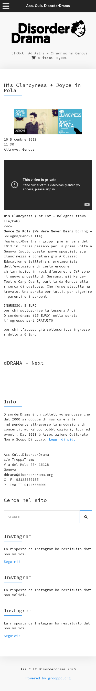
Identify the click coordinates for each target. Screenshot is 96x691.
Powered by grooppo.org (48, 678)
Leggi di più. (62, 439)
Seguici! (12, 636)
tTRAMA (17, 53)
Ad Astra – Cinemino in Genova (58, 53)
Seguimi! (12, 561)
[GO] (86, 516)
